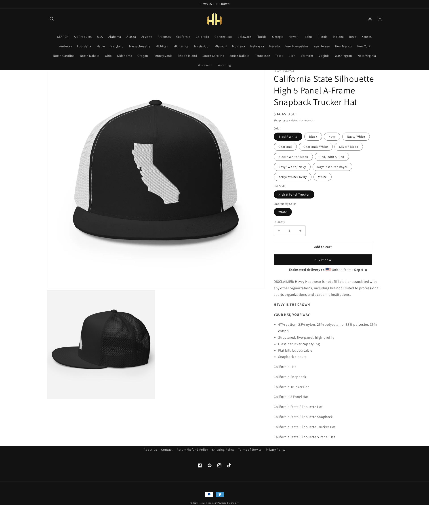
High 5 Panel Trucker (294, 194)
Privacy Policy (275, 450)
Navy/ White (356, 137)
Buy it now (322, 260)
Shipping (279, 120)
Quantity (279, 222)
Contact (166, 450)
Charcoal (285, 147)
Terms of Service (250, 450)
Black (313, 137)
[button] (52, 19)
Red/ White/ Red (332, 157)
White (322, 177)
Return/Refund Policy (192, 450)
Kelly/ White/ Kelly (292, 177)
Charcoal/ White (315, 147)
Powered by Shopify (228, 502)
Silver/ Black (348, 147)
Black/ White (288, 137)
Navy (332, 137)
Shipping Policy (223, 450)
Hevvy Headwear (208, 502)
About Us (150, 450)
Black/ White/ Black (293, 157)
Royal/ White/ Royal (332, 167)
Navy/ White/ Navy (292, 167)
